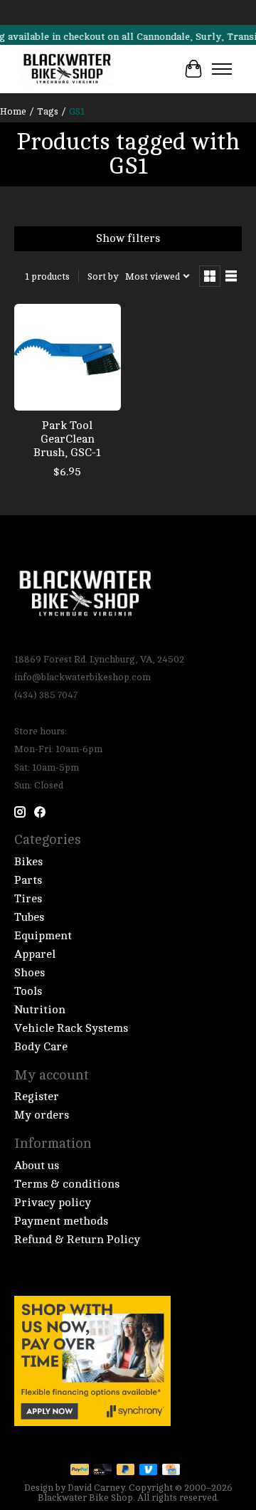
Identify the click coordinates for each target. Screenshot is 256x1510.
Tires (28, 898)
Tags (47, 111)
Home (13, 111)
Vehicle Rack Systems (71, 1028)
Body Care (41, 1046)
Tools (28, 991)
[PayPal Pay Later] (126, 1470)
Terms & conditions (66, 1184)
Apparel (34, 954)
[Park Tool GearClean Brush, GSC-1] (67, 357)
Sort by (102, 276)
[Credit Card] (171, 1470)
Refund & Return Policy (77, 1239)
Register (36, 1096)
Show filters (128, 238)
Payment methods (61, 1221)
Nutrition (39, 1009)
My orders (41, 1115)
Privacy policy (52, 1202)
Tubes (29, 917)
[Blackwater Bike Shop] (67, 69)
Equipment (43, 935)
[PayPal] (79, 1470)
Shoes (29, 972)
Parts (28, 880)
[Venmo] (148, 1470)
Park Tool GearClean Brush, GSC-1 (67, 439)
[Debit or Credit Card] (102, 1470)
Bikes (28, 861)
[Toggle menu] (222, 69)
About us (36, 1165)
